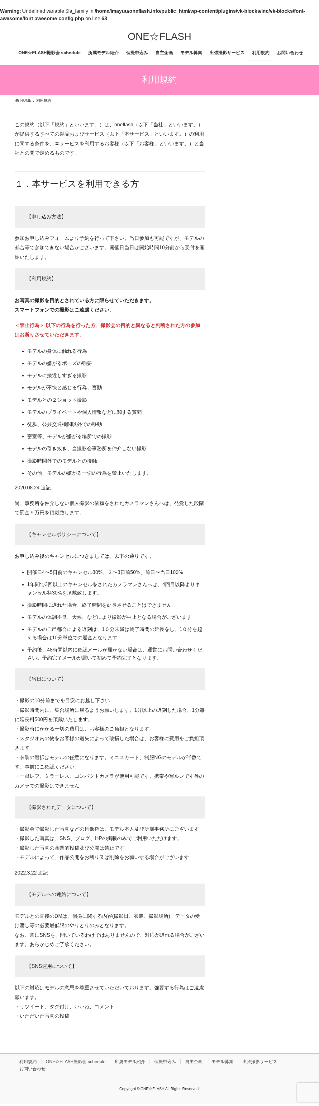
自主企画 (193, 1061)
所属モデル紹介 (130, 1061)
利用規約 (28, 1061)
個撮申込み (165, 1061)
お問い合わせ (32, 1068)
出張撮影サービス (259, 1061)
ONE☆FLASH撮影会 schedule (76, 1061)
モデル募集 (222, 1061)
